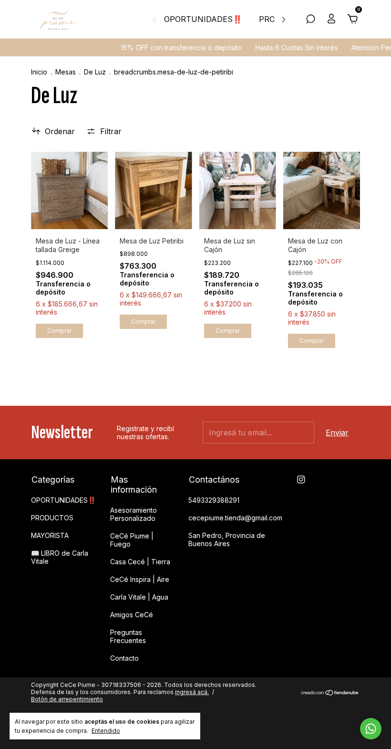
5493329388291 (213, 500)
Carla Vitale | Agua (139, 597)
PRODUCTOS (52, 518)
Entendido (106, 730)
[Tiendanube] (330, 693)
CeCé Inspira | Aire (139, 579)
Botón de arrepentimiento (67, 699)
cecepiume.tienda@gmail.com (235, 518)
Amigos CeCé (131, 615)
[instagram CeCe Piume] (301, 479)
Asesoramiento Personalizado (133, 514)
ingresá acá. (192, 692)
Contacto (124, 658)
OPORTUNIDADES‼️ (203, 19)
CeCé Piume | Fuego (132, 540)
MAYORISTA (50, 535)
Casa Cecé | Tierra (140, 562)
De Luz (95, 72)
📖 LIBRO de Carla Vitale (59, 557)
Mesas (66, 72)
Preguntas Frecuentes (128, 636)
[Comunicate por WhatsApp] (370, 728)
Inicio (39, 72)
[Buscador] (310, 19)
